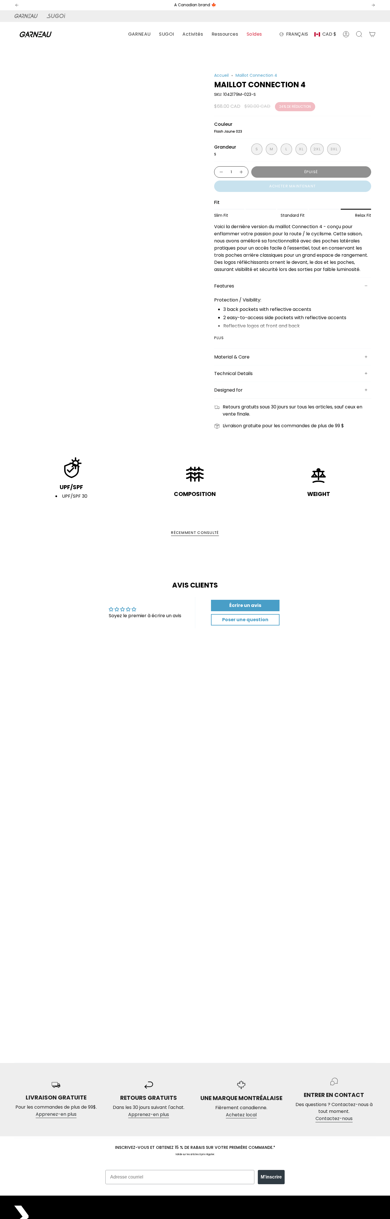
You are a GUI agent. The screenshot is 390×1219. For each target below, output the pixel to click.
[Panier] (372, 34)
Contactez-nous (334, 1118)
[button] (139, 34)
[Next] (373, 5)
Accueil (221, 75)
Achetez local (241, 1115)
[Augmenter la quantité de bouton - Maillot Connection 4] (241, 172)
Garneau (27, 16)
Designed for (228, 390)
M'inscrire (271, 1177)
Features (224, 286)
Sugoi (59, 16)
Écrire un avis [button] (245, 605)
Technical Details (233, 373)
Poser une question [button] (245, 619)
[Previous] (16, 5)
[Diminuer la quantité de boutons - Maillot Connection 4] (221, 172)
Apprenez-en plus (56, 1114)
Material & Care (232, 357)
